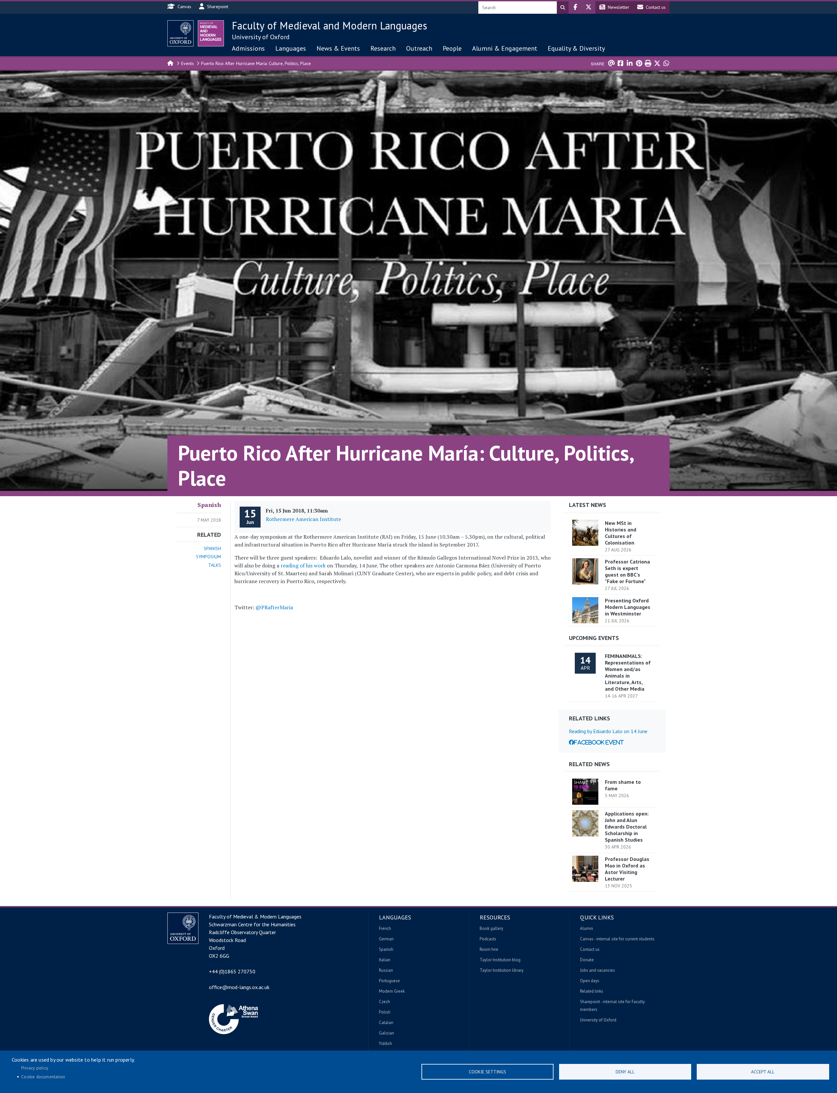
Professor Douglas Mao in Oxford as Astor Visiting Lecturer (627, 869)
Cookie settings (487, 1072)
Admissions (248, 48)
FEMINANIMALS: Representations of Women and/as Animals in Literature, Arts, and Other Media (628, 672)
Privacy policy (34, 1068)
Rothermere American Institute (303, 519)
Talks (214, 565)
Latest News (587, 505)
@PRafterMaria (274, 607)
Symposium (208, 557)
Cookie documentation (43, 1077)
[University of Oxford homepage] (180, 33)
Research (383, 48)
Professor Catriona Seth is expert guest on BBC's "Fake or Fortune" (627, 571)
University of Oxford (261, 37)
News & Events (338, 48)
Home (170, 63)
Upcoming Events (594, 638)
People (452, 48)
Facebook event (599, 742)
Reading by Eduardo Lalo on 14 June (608, 731)
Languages (290, 48)
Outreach (419, 48)
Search (563, 7)
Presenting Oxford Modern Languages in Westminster (627, 607)
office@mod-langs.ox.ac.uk (239, 987)
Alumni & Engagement (504, 48)
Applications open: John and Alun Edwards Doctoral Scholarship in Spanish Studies (627, 826)
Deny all (625, 1072)
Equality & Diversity (576, 48)
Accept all (763, 1072)
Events (187, 63)
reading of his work (303, 565)
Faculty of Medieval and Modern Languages (329, 25)
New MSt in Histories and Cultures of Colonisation (620, 533)
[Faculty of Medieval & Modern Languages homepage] (211, 33)
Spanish (209, 505)
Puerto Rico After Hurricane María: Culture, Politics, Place (256, 63)
